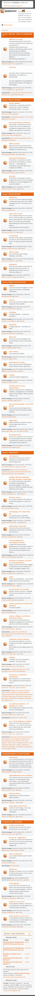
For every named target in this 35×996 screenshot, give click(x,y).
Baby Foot (12, 337)
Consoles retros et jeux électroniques (17, 387)
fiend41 (21, 64)
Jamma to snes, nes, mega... (9, 277)
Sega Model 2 (20, 746)
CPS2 (22, 741)
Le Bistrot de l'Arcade (16, 825)
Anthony (20, 261)
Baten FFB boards (6, 612)
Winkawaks (28, 698)
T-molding (13, 669)
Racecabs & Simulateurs (17, 158)
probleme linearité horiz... (9, 912)
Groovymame (20, 698)
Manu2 (10, 990)
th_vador (17, 447)
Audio (11, 577)
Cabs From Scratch (15, 214)
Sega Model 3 (28, 746)
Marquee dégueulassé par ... (9, 494)
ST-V (3, 748)
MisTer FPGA (23, 718)
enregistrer (18, 6)
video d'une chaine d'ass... (9, 816)
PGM (24, 743)
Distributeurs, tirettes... (17, 362)
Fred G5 (22, 189)
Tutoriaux (12, 67)
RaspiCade (19, 694)
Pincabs (11, 300)
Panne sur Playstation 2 (8, 400)
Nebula (7, 700)
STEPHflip (15, 382)
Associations (13, 757)
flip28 (20, 557)
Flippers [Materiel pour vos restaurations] (13, 473)
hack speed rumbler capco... (9, 714)
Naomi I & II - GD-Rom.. (15, 745)
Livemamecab (21, 692)
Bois (19, 470)
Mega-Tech (5, 746)
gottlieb (14, 417)
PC (18, 718)
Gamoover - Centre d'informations (14, 933)
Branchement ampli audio (9, 135)
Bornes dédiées (14, 103)
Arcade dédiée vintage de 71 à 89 (19, 117)
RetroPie (24, 694)
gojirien (21, 734)
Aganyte (21, 333)
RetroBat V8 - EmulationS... (9, 687)
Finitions (12, 657)
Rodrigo (13, 862)
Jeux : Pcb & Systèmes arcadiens (20, 721)
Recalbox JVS (5, 862)
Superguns (13, 264)
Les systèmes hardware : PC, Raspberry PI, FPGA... (19, 705)
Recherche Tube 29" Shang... (9, 189)
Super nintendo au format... (11, 248)
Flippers (12, 286)
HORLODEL (9, 636)
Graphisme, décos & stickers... (19, 639)
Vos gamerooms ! (15, 435)
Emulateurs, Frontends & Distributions (18, 676)
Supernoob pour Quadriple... (9, 927)
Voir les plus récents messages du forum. (14, 977)
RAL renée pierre (6, 508)
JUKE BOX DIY (5, 417)
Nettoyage (22, 671)
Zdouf (13, 210)
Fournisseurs (13, 456)
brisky (27, 880)
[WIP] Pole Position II (7, 114)
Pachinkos (12, 325)
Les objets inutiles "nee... (10, 431)
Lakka (10, 700)
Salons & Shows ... (15, 793)
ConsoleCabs (13, 236)
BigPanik (15, 990)
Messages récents (11, 937)
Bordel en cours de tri (16, 902)
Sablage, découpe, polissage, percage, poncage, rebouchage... (20, 478)
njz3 (15, 612)
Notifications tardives (9, 850)
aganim (21, 232)
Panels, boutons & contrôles (19, 589)
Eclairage (4, 671)
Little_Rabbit (21, 154)
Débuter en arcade (16, 39)
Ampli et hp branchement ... (9, 586)
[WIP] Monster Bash (7, 296)
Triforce (14, 748)
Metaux (12, 470)
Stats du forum (10, 966)
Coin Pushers (13, 351)
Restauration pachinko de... (9, 333)
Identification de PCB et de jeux (18, 737)
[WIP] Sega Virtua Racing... (9, 172)
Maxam (19, 348)
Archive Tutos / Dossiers (16, 94)
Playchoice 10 (26, 745)
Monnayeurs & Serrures (22, 669)
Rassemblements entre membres (21, 775)
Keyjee (21, 927)
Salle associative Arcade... (9, 790)
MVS (19, 741)
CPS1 (27, 743)
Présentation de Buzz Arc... (9, 467)
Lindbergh (19, 743)
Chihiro (14, 743)
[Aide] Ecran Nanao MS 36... (9, 573)
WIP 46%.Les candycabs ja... (9, 898)
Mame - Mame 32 (6, 692)
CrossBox (25, 696)
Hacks (3, 636)
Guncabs (12, 176)
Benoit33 (21, 277)
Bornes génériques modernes (19, 122)
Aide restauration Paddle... (9, 154)
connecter (7, 6)
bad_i (19, 629)
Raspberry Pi (13, 718)
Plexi (16, 470)
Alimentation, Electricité (17, 526)
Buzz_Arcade (22, 467)
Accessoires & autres (13, 671)
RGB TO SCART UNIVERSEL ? (9, 557)
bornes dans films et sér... (8, 834)
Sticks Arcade (14, 252)
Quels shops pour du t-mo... (9, 666)
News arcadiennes (15, 854)
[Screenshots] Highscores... (16, 880)
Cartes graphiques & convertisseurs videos (16, 541)
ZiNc (3, 700)
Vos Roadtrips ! (14, 883)
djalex (17, 114)
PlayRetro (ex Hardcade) (16, 690)
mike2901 (21, 666)
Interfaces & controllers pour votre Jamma (20, 634)
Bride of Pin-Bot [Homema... (9, 309)
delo (20, 586)
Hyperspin (27, 690)
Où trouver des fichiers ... (10, 654)
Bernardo (20, 90)
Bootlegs (16, 739)
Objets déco (13, 420)
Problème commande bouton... (10, 600)
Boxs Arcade (14, 741)
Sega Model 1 (12, 746)
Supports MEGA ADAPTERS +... (10, 522)
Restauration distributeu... (11, 371)
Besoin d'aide (5, 210)
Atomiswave (5, 745)
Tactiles (11, 375)
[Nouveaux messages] (5, 49)
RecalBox (29, 694)
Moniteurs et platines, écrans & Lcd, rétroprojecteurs (20, 562)
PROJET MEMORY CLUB (8, 772)
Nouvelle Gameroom (7, 447)
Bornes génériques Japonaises (18, 138)
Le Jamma (13, 632)
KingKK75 (19, 772)
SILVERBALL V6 (6, 382)
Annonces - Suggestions (17, 837)
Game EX (12, 694)
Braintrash (22, 494)
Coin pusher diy (6, 359)
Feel (20, 309)
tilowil (21, 371)
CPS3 (30, 743)
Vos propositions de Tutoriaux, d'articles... (21, 93)
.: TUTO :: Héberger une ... (9, 90)
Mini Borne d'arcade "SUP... (9, 232)
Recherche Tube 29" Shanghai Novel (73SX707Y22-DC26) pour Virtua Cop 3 (13, 944)
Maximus (14, 692)
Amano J (27, 962)
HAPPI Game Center (7, 696)
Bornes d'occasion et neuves (23, 472)
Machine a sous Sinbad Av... (9, 321)
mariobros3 (21, 172)
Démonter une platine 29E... (9, 537)
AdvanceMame (12, 698)
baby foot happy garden (8, 348)
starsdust (15, 508)
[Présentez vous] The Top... (9, 64)
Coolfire (15, 359)
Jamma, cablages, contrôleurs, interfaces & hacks (20, 617)
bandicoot (23, 522)
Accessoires (11, 472)
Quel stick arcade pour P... (9, 261)
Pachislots (12, 312)
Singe (8, 694)
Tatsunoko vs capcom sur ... (9, 734)
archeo (21, 654)
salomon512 (28, 948)
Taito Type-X (8, 748)
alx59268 (21, 321)
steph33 (23, 248)
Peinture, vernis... (15, 497)
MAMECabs (13, 197)
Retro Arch (16, 696)
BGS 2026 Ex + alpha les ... (9, 802)
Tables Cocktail (14, 144)
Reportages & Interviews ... (18, 806)
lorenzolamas (22, 687)
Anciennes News (14, 865)
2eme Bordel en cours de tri (19, 916)
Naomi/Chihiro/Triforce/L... (9, 629)
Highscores (13, 869)
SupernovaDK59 (23, 431)
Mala (20, 696)
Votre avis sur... (6, 94)
